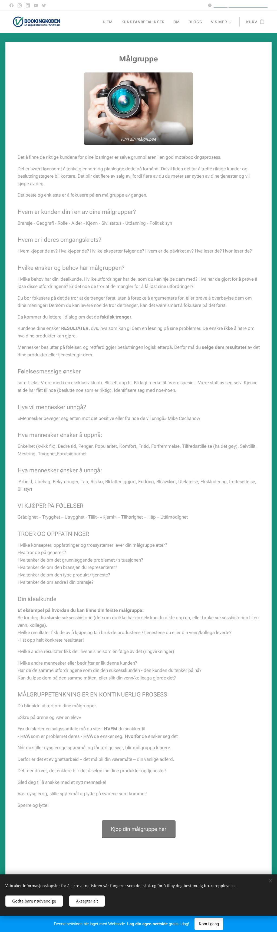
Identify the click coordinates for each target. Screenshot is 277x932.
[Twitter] (44, 5)
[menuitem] (108, 22)
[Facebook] (11, 5)
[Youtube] (35, 5)
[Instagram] (19, 5)
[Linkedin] (27, 5)
